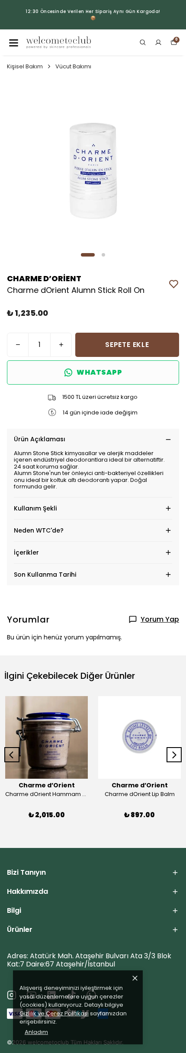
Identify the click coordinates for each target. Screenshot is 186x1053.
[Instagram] (11, 995)
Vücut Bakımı (73, 66)
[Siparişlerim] (158, 42)
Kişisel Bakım (25, 66)
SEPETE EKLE (127, 345)
